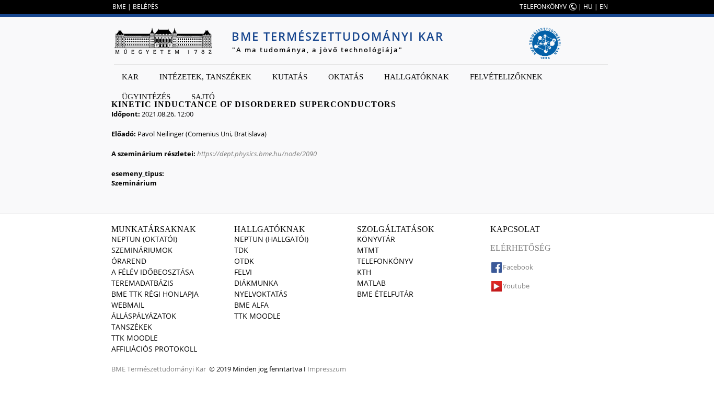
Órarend (128, 261)
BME (119, 6)
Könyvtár (376, 239)
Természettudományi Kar (166, 369)
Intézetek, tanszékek (205, 77)
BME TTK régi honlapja (155, 294)
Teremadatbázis (142, 283)
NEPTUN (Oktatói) (144, 239)
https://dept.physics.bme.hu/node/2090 (257, 153)
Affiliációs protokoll (154, 349)
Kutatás (289, 77)
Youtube (516, 285)
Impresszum (326, 369)
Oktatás (345, 77)
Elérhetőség (520, 247)
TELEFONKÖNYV (543, 6)
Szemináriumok (141, 250)
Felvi (243, 272)
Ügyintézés (146, 96)
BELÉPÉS (145, 6)
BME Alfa (251, 305)
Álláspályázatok (143, 316)
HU (588, 6)
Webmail (127, 305)
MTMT (368, 250)
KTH (364, 272)
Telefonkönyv (385, 261)
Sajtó (203, 96)
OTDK (244, 261)
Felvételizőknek (506, 77)
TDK (241, 250)
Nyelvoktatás (260, 294)
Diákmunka (256, 283)
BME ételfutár (385, 294)
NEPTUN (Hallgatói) (271, 239)
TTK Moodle (134, 338)
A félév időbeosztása (152, 272)
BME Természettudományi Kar (338, 36)
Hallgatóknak (416, 77)
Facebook (518, 267)
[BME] (163, 41)
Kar (130, 77)
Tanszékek (131, 327)
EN (604, 6)
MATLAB (371, 283)
